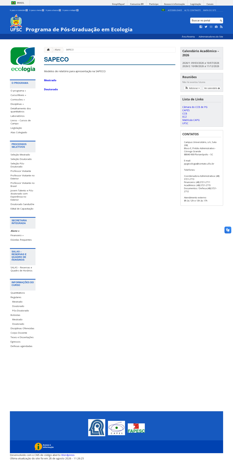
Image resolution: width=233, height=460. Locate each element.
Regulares (16, 297)
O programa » (18, 90)
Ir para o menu (36, 10)
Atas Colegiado (19, 132)
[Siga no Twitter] (206, 26)
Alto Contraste (192, 10)
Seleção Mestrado (20, 154)
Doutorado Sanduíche (22, 204)
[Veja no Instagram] (216, 26)
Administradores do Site (211, 36)
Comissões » (18, 99)
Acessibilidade (175, 10)
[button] (192, 88)
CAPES (186, 110)
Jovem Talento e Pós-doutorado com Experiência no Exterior (22, 195)
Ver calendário (211, 88)
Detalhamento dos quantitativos (21, 110)
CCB (184, 113)
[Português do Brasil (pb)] (163, 10)
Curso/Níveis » (18, 95)
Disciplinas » (17, 104)
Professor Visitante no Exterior (23, 177)
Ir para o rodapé (70, 10)
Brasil (20, 2)
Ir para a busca (53, 10)
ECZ (184, 116)
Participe (153, 4)
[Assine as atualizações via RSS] (221, 26)
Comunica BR (137, 4)
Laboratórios (18, 115)
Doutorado (18, 306)
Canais (210, 4)
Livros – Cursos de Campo (21, 122)
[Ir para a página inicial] (47, 49)
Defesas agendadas (21, 346)
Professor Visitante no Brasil (23, 184)
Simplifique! (118, 4)
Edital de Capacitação (22, 208)
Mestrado (17, 301)
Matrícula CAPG (191, 120)
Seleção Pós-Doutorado (18, 165)
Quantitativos (18, 292)
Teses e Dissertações (22, 337)
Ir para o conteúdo (18, 10)
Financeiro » (17, 235)
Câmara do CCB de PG (194, 107)
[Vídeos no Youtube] (211, 26)
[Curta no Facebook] (201, 26)
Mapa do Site (209, 10)
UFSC (185, 123)
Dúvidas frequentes (21, 239)
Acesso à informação (174, 4)
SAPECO (70, 49)
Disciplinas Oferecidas (22, 328)
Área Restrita (188, 36)
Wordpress (68, 455)
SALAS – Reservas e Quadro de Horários (21, 269)
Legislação (195, 4)
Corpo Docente (19, 332)
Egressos (15, 341)
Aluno (57, 49)
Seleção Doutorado (21, 159)
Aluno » (15, 230)
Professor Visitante (21, 171)
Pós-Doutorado (20, 310)
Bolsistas (15, 315)
